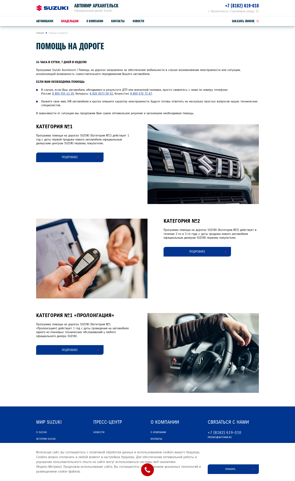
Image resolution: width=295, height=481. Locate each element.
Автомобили (44, 21)
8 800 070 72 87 (141, 93)
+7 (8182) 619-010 (242, 6)
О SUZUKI (41, 432)
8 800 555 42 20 (63, 93)
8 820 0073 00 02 (101, 93)
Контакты (118, 21)
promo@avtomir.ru (220, 437)
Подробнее (70, 157)
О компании (94, 21)
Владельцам (69, 21)
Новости (138, 21)
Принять (230, 469)
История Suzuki (46, 439)
